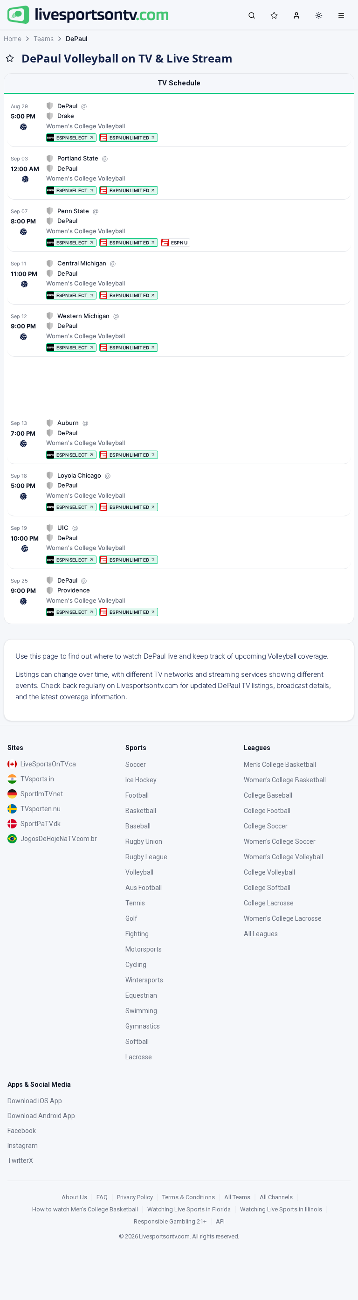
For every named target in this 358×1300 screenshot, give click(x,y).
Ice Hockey (141, 780)
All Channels (276, 1197)
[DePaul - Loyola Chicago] (179, 491)
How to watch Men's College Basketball (85, 1209)
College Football (267, 810)
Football (137, 795)
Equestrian (141, 995)
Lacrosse (138, 1057)
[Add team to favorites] (10, 58)
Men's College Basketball (280, 764)
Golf (131, 918)
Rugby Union (143, 841)
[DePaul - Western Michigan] (179, 332)
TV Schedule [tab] (179, 83)
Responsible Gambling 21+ (170, 1221)
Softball (137, 1041)
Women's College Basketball (285, 780)
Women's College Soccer (280, 841)
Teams (44, 38)
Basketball (140, 810)
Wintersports (144, 980)
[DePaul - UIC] (179, 544)
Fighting (137, 934)
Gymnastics (142, 1026)
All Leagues (261, 934)
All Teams (237, 1197)
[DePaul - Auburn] (179, 439)
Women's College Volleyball (283, 857)
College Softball (267, 887)
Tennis (135, 903)
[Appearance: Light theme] (319, 15)
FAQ (102, 1197)
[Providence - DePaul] (179, 596)
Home (12, 38)
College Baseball (268, 795)
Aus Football (143, 887)
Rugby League (146, 857)
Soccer (135, 764)
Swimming (141, 1011)
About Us (74, 1197)
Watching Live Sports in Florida (189, 1209)
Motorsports (143, 949)
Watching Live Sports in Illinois (281, 1209)
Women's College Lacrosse (283, 918)
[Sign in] (296, 15)
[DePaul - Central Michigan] (179, 279)
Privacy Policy (135, 1197)
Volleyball (139, 872)
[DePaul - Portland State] (179, 174)
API (220, 1221)
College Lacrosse (269, 903)
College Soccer (266, 826)
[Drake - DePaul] (179, 122)
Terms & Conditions (188, 1197)
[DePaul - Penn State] (179, 227)
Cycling (135, 964)
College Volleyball (269, 872)
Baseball (138, 826)
